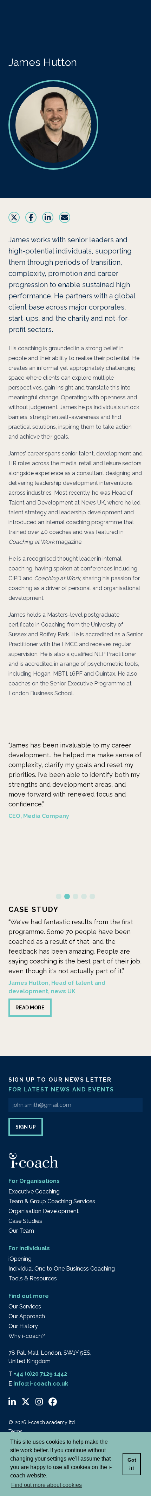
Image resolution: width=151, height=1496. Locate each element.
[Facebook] (52, 1402)
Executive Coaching (34, 1191)
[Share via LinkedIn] (47, 217)
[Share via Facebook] (31, 217)
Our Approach (26, 1316)
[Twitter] (25, 1402)
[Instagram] (39, 1402)
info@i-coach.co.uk (40, 1383)
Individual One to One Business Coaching (61, 1268)
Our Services (24, 1306)
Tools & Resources (32, 1278)
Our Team (21, 1230)
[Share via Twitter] (14, 217)
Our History (23, 1326)
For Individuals (29, 1248)
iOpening (20, 1258)
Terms (15, 1431)
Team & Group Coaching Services (51, 1201)
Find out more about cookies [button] (46, 1485)
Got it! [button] (131, 1464)
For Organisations (34, 1181)
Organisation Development (43, 1211)
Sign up (25, 1127)
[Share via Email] (64, 217)
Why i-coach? (26, 1336)
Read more (30, 1007)
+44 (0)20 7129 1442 (40, 1373)
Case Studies (25, 1221)
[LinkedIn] (12, 1402)
